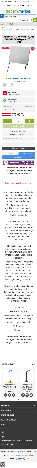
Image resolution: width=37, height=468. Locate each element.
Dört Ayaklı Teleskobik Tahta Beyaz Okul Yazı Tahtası (18, 352)
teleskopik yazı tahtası (26, 349)
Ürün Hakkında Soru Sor (18, 148)
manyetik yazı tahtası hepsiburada (11, 356)
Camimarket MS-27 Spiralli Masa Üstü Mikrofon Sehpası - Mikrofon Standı (27, 387)
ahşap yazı (28, 359)
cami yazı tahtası (23, 354)
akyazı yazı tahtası (19, 359)
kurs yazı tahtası (13, 354)
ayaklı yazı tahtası (15, 349)
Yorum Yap (19, 138)
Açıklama (10, 153)
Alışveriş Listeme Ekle (19, 131)
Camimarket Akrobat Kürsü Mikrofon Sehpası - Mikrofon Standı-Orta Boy (9, 387)
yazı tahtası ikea (10, 359)
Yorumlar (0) (18, 157)
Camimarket (9, 106)
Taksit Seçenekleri (27, 153)
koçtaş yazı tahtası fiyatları (27, 356)
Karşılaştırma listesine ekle (19, 134)
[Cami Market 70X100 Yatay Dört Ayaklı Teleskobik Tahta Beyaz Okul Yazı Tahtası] (18, 63)
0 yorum (13, 138)
